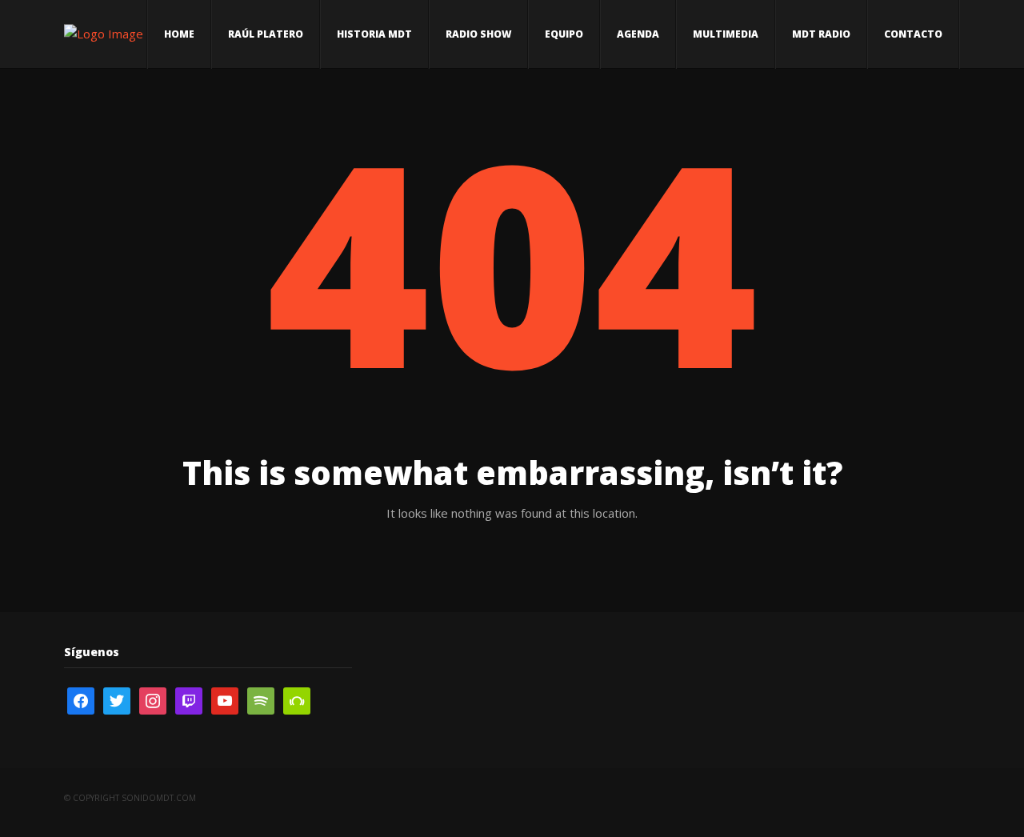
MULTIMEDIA (725, 34)
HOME (179, 34)
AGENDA (638, 34)
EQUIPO (564, 34)
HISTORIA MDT (374, 34)
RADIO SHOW (478, 34)
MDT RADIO (821, 34)
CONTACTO (913, 34)
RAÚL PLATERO (265, 34)
